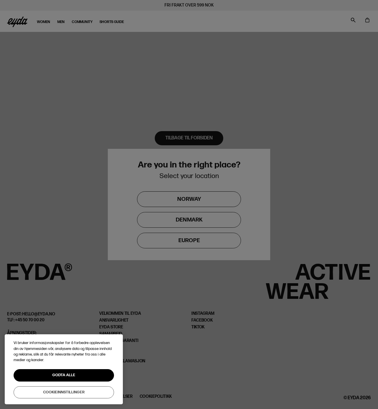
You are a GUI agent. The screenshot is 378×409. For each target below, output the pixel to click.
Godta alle (63, 375)
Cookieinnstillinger (64, 392)
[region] (64, 369)
